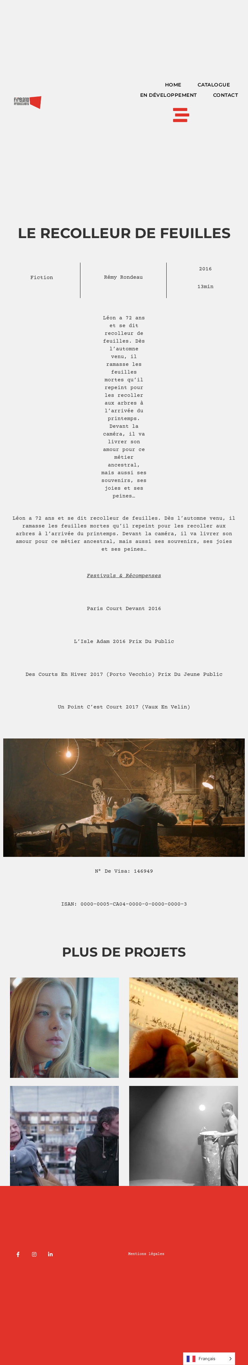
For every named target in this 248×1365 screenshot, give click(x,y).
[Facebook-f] (18, 1254)
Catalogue (214, 85)
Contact (225, 95)
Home (173, 85)
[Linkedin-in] (50, 1254)
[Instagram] (34, 1254)
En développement (168, 95)
